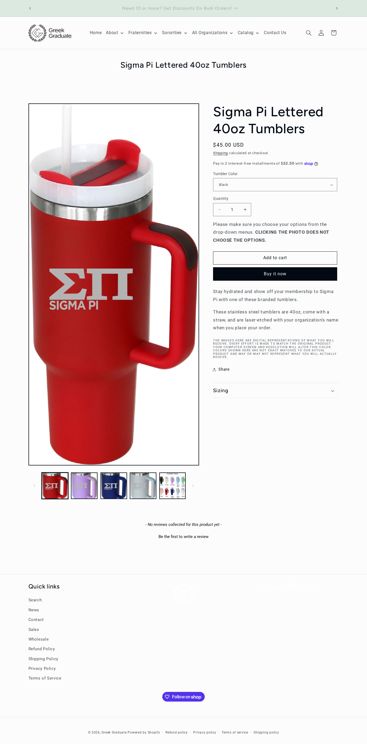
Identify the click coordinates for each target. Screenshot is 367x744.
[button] (309, 33)
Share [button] (223, 369)
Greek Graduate (114, 732)
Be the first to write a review (183, 536)
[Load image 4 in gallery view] (143, 485)
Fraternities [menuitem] (140, 32)
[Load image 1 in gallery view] (55, 485)
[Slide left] (34, 486)
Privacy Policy (42, 668)
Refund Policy (41, 649)
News (33, 610)
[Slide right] (193, 486)
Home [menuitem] (96, 32)
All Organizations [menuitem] (210, 32)
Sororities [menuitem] (172, 32)
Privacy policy (204, 732)
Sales (33, 629)
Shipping (220, 153)
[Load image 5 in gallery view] (172, 485)
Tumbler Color (225, 174)
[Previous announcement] (30, 8)
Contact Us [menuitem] (275, 32)
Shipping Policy (43, 658)
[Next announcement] (337, 8)
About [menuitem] (112, 32)
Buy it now (275, 273)
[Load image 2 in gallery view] (84, 485)
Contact (36, 619)
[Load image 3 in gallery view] (113, 485)
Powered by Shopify (144, 732)
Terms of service (235, 732)
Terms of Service (45, 678)
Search (35, 600)
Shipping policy (266, 732)
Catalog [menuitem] (246, 32)
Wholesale (38, 639)
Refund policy (176, 732)
